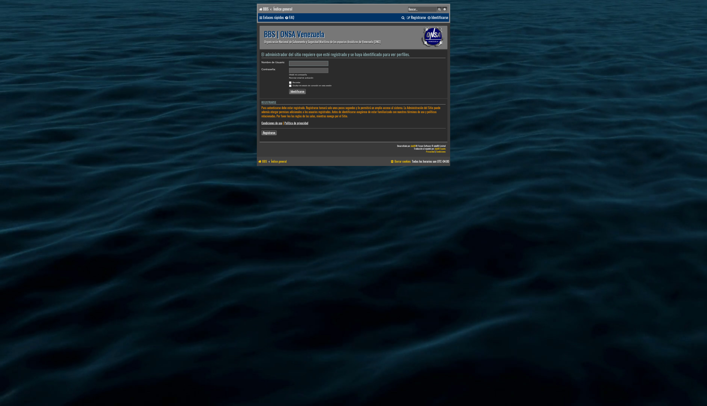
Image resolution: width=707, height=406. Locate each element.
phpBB (413, 146)
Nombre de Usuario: (273, 62)
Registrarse (269, 133)
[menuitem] (289, 17)
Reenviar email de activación (301, 78)
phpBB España (440, 148)
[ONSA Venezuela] (424, 37)
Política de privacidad (296, 123)
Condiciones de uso (271, 123)
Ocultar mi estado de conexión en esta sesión (312, 86)
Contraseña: (268, 69)
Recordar (296, 82)
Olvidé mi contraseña (298, 75)
